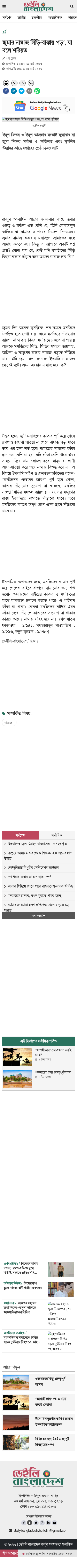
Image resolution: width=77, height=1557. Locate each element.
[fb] (23, 1522)
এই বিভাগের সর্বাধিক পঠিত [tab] (38, 1041)
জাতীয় (21, 17)
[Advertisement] (38, 774)
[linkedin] (13, 91)
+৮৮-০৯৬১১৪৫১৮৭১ (42, 1506)
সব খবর (37, 915)
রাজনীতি (37, 17)
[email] (29, 91)
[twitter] (21, 91)
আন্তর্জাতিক (55, 17)
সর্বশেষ (7, 17)
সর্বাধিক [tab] (57, 835)
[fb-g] (29, 1522)
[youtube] (54, 1522)
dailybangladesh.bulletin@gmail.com (41, 1530)
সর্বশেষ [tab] (20, 835)
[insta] (42, 1522)
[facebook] (5, 91)
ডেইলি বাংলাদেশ (29, 1544)
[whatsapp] (37, 91)
